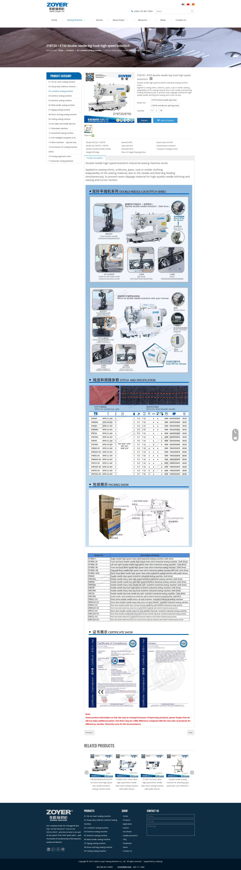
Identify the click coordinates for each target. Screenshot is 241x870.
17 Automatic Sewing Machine (61, 161)
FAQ (125, 839)
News (125, 847)
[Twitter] (58, 849)
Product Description (95, 158)
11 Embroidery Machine (58, 128)
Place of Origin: (127, 152)
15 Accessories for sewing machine (63, 147)
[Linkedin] (49, 849)
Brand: (124, 142)
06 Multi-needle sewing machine (62, 105)
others (51, 151)
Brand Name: (161, 142)
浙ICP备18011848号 (105, 867)
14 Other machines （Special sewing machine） (65, 142)
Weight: (89, 152)
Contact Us (127, 851)
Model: (89, 142)
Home (125, 816)
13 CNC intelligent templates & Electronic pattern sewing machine (65, 137)
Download (127, 843)
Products (126, 820)
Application (127, 824)
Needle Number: (92, 149)
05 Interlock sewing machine (60, 100)
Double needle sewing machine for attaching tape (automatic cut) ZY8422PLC (152, 782)
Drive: (123, 149)
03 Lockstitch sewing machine (61, 91)
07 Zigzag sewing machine (59, 110)
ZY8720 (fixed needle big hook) (163, 100)
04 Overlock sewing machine (60, 96)
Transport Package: (164, 149)
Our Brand (127, 831)
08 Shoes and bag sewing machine (63, 114)
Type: (123, 145)
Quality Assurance (130, 835)
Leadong (158, 861)
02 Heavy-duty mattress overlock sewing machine (65, 86)
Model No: (90, 145)
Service (126, 828)
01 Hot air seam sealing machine (62, 82)
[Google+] (53, 849)
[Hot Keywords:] (192, 11)
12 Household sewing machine (61, 133)
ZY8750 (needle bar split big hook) (165, 105)
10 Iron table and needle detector (62, 124)
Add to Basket (167, 120)
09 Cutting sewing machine (59, 119)
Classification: (161, 145)
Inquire (144, 120)
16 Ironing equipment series (60, 156)
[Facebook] (63, 849)
